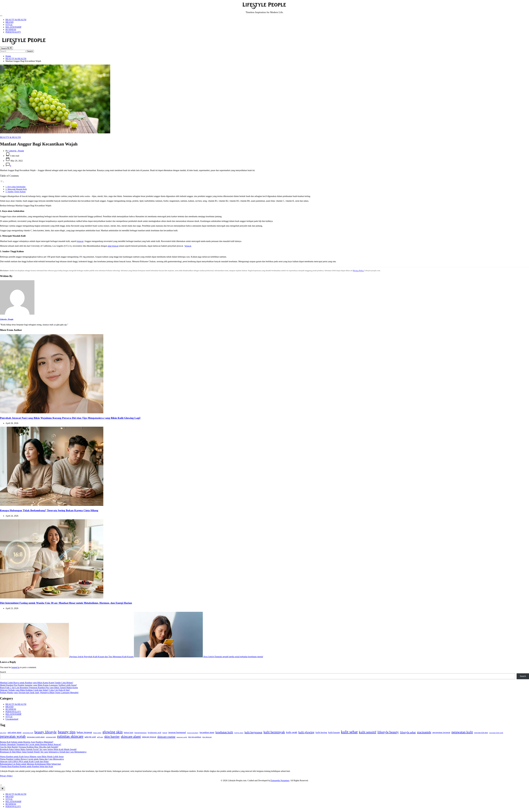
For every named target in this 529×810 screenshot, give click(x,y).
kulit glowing (306, 732)
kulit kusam (334, 732)
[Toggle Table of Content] (2, 182)
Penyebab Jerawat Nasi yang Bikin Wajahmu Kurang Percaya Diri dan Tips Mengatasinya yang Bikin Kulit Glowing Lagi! (70, 417)
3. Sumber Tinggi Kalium (16, 191)
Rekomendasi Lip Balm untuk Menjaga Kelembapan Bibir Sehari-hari (30, 764)
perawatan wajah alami (36, 737)
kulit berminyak (274, 732)
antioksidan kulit (28, 732)
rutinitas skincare (70, 736)
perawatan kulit (462, 732)
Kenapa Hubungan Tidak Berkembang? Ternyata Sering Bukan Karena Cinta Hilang (49, 510)
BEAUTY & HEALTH (16, 19)
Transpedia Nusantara (279, 780)
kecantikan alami (207, 732)
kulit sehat (349, 732)
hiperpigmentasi (140, 733)
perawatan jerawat (441, 732)
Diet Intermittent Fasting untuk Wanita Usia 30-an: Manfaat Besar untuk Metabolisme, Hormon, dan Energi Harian (66, 602)
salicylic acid (90, 737)
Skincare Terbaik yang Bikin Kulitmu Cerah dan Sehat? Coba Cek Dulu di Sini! (35, 690)
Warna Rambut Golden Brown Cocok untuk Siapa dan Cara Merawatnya (32, 759)
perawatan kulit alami (481, 733)
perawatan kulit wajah (496, 732)
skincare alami (131, 736)
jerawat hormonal (177, 732)
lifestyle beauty (388, 732)
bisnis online (97, 732)
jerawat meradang (192, 732)
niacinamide (424, 732)
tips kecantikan (194, 737)
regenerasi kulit (51, 737)
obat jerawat (113, 246)
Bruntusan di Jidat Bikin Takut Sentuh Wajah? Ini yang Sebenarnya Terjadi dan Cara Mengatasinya (43, 752)
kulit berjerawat (253, 732)
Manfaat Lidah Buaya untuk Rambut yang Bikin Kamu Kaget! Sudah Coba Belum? (36, 682)
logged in (15, 667)
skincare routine (166, 736)
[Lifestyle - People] (17, 314)
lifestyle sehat (408, 732)
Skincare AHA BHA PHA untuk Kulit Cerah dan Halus (24, 761)
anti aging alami (14, 732)
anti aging (3, 732)
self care (100, 737)
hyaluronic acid (154, 732)
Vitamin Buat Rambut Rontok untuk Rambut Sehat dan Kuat (26, 766)
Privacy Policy (358, 270)
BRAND (10, 22)
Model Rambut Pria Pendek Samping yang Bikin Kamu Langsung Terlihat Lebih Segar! (38, 685)
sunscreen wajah (182, 737)
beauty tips (66, 732)
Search (3, 672)
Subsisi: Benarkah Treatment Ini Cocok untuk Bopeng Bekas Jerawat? (30, 744)
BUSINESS (11, 29)
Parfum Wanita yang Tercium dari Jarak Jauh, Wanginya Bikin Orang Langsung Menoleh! (39, 692)
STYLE (9, 24)
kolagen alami (238, 732)
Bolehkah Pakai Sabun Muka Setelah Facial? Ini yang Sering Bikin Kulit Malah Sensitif (38, 749)
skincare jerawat (149, 737)
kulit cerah (291, 732)
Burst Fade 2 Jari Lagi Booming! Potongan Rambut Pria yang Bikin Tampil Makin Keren (39, 687)
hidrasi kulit (128, 732)
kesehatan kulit (224, 732)
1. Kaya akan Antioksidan (15, 187)
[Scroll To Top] (1, 785)
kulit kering (321, 732)
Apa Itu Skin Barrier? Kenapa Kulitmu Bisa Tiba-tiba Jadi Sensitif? (29, 747)
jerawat (80, 241)
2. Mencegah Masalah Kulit (16, 189)
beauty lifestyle (45, 732)
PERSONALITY (13, 32)
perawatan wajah (13, 736)
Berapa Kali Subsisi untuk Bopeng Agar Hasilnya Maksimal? (26, 742)
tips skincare (207, 737)
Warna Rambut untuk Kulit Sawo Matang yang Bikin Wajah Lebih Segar (32, 756)
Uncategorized (12, 719)
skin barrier (112, 736)
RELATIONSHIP (13, 27)
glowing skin (112, 732)
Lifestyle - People (16, 151)
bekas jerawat (84, 732)
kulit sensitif (367, 732)
